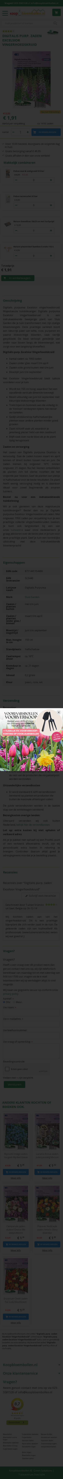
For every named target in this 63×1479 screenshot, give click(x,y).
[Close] (58, 712)
